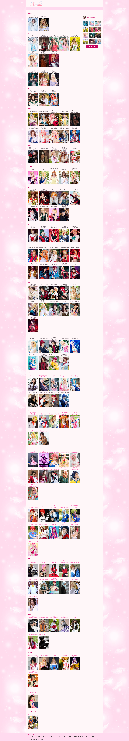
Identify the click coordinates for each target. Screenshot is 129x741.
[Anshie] (36, 3)
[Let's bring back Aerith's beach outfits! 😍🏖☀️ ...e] (98, 41)
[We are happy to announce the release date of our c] (91, 41)
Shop (53, 8)
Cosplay (41, 8)
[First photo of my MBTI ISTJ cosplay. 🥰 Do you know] (85, 23)
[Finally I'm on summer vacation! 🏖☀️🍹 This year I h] (98, 23)
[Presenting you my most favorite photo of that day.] (85, 29)
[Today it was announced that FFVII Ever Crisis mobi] (85, 35)
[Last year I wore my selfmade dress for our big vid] (85, 41)
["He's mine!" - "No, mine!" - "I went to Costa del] (98, 35)
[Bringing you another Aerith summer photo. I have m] (91, 23)
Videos (48, 8)
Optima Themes (39, 739)
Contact (60, 8)
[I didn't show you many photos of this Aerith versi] (91, 29)
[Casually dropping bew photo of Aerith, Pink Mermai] (98, 29)
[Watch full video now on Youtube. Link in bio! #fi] (91, 35)
